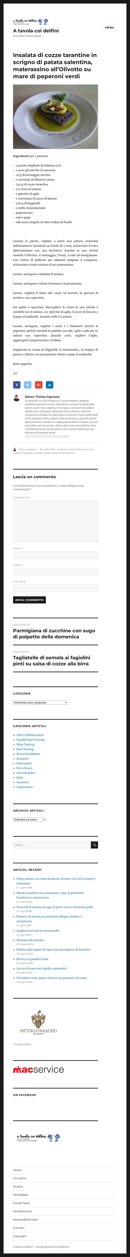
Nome (18, 548)
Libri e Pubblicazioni (30, 735)
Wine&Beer (21, 1194)
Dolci (19, 777)
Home (17, 1170)
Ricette (18, 1186)
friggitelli (28, 452)
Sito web (19, 581)
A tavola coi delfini (36, 31)
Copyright (20, 1236)
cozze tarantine (77, 449)
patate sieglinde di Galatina (59, 452)
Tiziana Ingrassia (27, 449)
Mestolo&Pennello (25, 1219)
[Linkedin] (49, 385)
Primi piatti (24, 763)
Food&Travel (21, 1203)
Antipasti (22, 758)
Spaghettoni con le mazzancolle (37, 930)
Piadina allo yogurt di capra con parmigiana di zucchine (53, 949)
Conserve (22, 782)
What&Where (22, 1211)
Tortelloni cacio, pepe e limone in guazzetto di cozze (51, 978)
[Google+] (38, 385)
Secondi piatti (25, 772)
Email (18, 565)
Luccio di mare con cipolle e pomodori (41, 968)
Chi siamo (19, 1178)
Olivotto (38, 452)
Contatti (18, 1228)
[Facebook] (17, 385)
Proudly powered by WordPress (52, 1247)
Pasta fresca (24, 768)
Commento (21, 497)
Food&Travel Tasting (30, 739)
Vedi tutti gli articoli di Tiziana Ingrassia (47, 436)
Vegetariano (24, 787)
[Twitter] (27, 385)
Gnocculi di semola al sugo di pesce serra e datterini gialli (54, 907)
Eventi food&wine (28, 754)
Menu (109, 27)
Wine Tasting (25, 744)
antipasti (63, 449)
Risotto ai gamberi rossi (32, 959)
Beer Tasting (25, 749)
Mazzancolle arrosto (30, 940)
